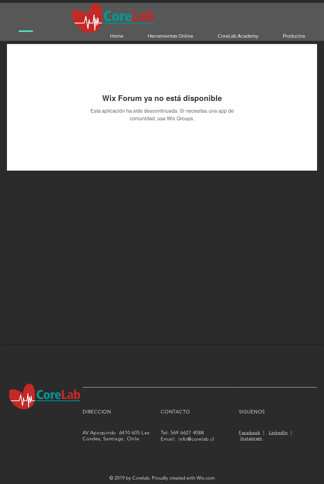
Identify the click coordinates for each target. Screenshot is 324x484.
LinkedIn (278, 432)
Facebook (249, 432)
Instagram (251, 438)
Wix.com (205, 478)
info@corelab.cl (196, 439)
